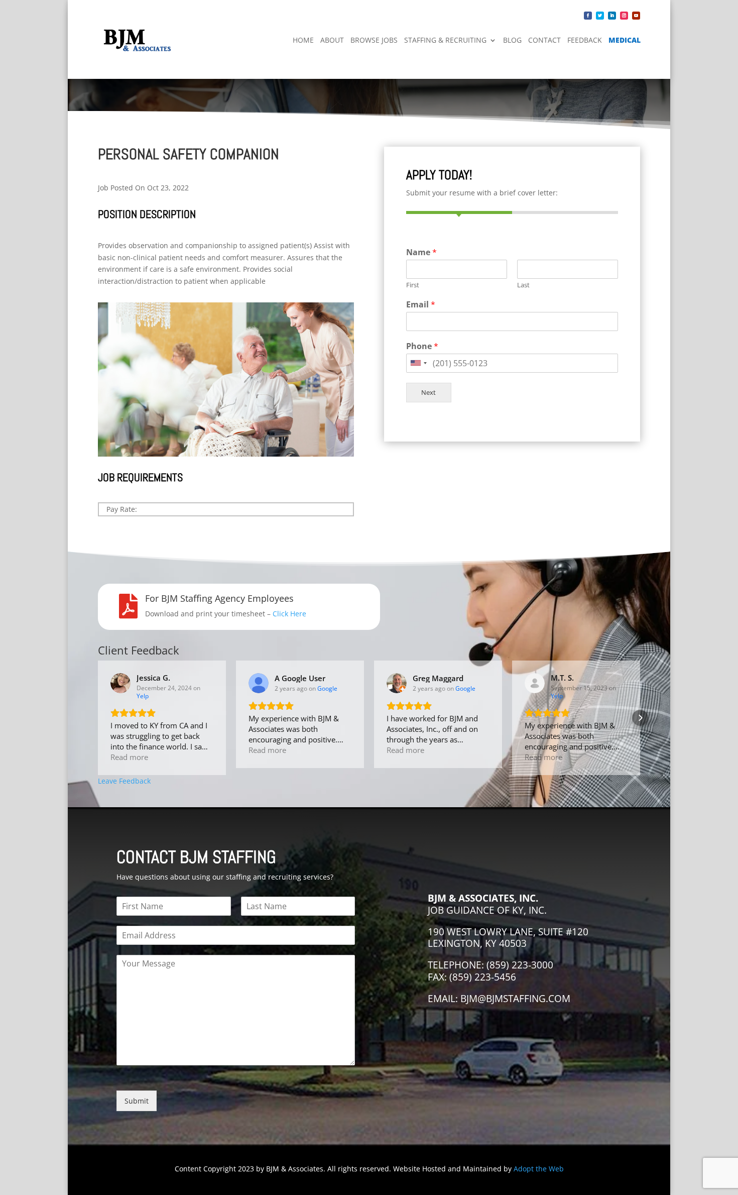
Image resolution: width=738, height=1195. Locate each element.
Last (523, 285)
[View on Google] (259, 683)
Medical (624, 40)
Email (420, 304)
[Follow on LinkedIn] (612, 16)
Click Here (289, 613)
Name (421, 252)
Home (303, 40)
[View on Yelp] (120, 683)
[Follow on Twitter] (600, 16)
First (412, 285)
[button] (98, 718)
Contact (544, 40)
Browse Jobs (374, 40)
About (332, 40)
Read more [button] (129, 757)
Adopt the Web (539, 1168)
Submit (137, 1101)
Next (428, 392)
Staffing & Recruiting (445, 40)
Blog (512, 40)
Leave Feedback (124, 781)
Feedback (584, 40)
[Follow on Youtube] (636, 16)
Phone (422, 346)
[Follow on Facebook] (588, 16)
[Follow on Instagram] (624, 16)
